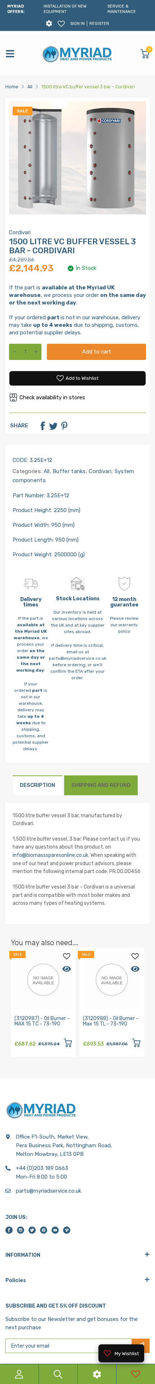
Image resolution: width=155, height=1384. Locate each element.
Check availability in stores (52, 397)
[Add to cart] (67, 1044)
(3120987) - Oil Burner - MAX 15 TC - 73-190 (42, 1021)
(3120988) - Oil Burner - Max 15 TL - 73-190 (110, 1021)
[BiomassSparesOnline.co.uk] (77, 53)
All (45, 471)
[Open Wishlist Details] (61, 23)
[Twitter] (53, 426)
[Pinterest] (64, 426)
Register (99, 23)
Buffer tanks (68, 471)
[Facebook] (42, 426)
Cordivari (20, 232)
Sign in (77, 23)
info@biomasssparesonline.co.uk (50, 855)
